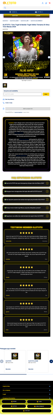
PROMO (14, 402)
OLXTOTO (11, 123)
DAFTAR (15, 15)
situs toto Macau (24, 139)
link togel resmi (19, 133)
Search (5, 7)
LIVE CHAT (27, 410)
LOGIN (38, 15)
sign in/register (18, 112)
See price (8, 369)
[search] (26, 7)
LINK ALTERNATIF (40, 406)
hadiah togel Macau (21, 155)
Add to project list (28, 108)
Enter (46, 94)
